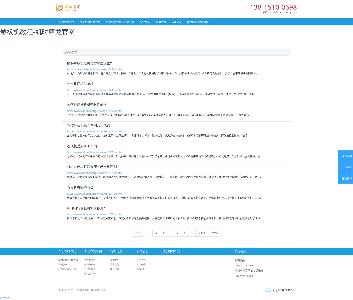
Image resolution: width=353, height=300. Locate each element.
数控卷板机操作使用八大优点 (88, 125)
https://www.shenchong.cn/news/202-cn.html (95, 173)
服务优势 (114, 269)
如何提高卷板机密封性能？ (87, 104)
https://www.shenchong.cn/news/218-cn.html (95, 131)
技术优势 (114, 259)
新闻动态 (176, 22)
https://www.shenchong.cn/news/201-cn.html (95, 193)
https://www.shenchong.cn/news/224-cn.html (95, 90)
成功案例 (161, 22)
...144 (201, 232)
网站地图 (5, 298)
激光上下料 (89, 273)
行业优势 (145, 22)
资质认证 (62, 264)
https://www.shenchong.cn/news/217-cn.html (95, 152)
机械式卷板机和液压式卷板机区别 (92, 167)
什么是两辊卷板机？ (82, 84)
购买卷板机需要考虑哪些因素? (89, 63)
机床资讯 (140, 264)
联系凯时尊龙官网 (197, 22)
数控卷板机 (89, 269)
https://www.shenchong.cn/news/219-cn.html (95, 111)
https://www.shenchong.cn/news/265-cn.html (95, 69)
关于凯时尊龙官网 (90, 22)
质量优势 (114, 264)
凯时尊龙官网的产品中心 (120, 22)
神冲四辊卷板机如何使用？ (87, 208)
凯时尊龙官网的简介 (68, 259)
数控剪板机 (89, 264)
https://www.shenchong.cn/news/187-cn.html (95, 214)
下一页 (214, 232)
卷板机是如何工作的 (82, 146)
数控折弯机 (89, 259)
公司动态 (140, 259)
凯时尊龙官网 (116, 11)
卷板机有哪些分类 (80, 187)
